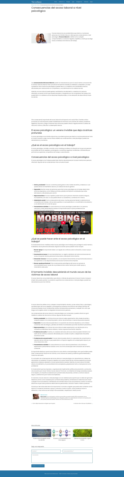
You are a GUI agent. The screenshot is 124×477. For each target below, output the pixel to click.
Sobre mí (61, 2)
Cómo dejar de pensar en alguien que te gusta (43, 403)
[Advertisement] (62, 22)
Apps (91, 2)
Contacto (64, 473)
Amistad (86, 2)
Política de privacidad (72, 473)
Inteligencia (79, 2)
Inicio (55, 2)
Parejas (68, 2)
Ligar (73, 2)
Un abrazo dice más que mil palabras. (83, 403)
